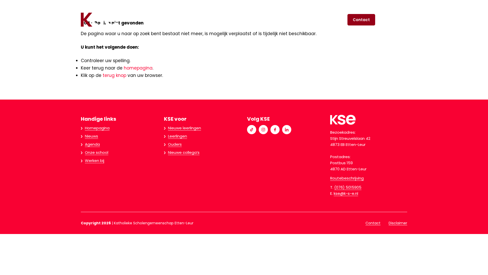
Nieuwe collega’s (184, 152)
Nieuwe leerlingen (207, 20)
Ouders (285, 20)
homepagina (138, 68)
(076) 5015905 (347, 187)
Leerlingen (251, 20)
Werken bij (94, 160)
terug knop (114, 75)
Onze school (321, 20)
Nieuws (91, 136)
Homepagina (97, 128)
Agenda (92, 144)
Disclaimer (398, 223)
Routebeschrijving (347, 178)
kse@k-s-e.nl (346, 193)
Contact (361, 19)
